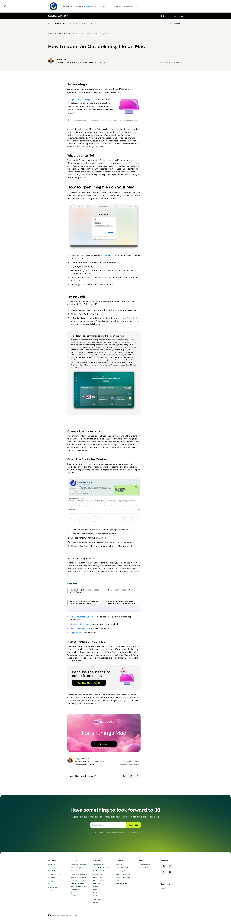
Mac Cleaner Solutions (79, 874)
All (49, 24)
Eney (50, 867)
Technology (97, 899)
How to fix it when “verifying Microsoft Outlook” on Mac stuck (122, 602)
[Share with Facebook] (124, 776)
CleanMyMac (114, 355)
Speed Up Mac (76, 871)
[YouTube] (169, 872)
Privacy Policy (135, 832)
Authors (96, 902)
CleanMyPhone (54, 874)
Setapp (50, 881)
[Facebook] (163, 866)
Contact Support (122, 867)
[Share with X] (138, 776)
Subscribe (133, 825)
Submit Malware (121, 883)
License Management (124, 874)
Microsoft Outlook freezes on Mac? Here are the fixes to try (85, 602)
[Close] (5, 6)
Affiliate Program (99, 877)
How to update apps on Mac (120, 590)
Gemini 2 (51, 884)
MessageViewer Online (81, 628)
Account (119, 864)
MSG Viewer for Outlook (82, 617)
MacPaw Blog (98, 874)
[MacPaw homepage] (49, 915)
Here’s (88, 6)
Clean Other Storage (78, 883)
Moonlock (51, 864)
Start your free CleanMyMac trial (82, 100)
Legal (95, 889)
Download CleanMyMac (79, 864)
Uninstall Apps (121, 880)
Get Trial (104, 744)
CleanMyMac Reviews (101, 867)
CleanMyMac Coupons (124, 877)
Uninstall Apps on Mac (79, 886)
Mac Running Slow (77, 867)
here (107, 255)
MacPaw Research (99, 893)
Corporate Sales (144, 864)
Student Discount (145, 867)
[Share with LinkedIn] (131, 776)
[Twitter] (163, 872)
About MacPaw (98, 864)
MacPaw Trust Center (101, 896)
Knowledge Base (122, 871)
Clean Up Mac (75, 889)
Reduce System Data (78, 877)
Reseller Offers (98, 880)
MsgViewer (76, 633)
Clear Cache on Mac (78, 880)
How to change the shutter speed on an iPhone (84, 591)
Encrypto (51, 890)
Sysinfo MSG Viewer (80, 624)
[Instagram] (169, 866)
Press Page (97, 883)
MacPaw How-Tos (99, 871)
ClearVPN (51, 877)
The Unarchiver (53, 887)
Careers (96, 886)
